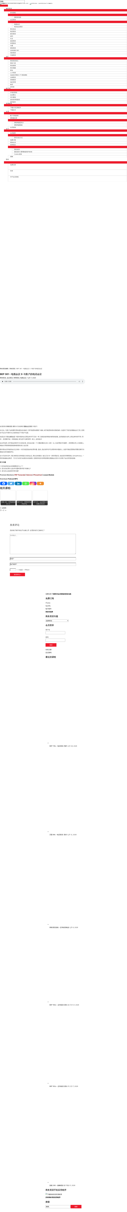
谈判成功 (13, 102)
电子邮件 (48, 609)
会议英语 (13, 19)
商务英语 (9, 8)
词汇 (7, 56)
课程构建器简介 (19, 122)
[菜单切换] (65, 10)
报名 (7, 159)
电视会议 (17, 24)
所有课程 (13, 12)
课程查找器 (17, 17)
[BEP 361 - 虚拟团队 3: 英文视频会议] (42, 422)
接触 (11, 156)
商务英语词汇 (14, 61)
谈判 (11, 36)
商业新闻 (13, 65)
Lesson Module (48, 475)
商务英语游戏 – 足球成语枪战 (59, 927)
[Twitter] (11, 483)
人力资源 (13, 72)
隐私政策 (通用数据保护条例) (23, 152)
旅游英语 (13, 41)
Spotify (48, 606)
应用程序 (9, 103)
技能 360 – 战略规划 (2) (57, 1185)
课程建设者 (13, 118)
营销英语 (13, 80)
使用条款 (13, 145)
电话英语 (13, 31)
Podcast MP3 (13, 479)
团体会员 (13, 142)
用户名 (48, 630)
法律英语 (13, 77)
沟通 (11, 45)
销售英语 (13, 48)
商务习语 (13, 63)
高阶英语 (13, 53)
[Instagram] (33, 483)
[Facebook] (3, 483)
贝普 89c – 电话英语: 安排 (58, 835)
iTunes (48, 603)
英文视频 (13, 68)
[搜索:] (58, 1207)
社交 (11, 38)
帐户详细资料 (14, 115)
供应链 (12, 87)
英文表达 (13, 29)
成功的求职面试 (15, 99)
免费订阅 (13, 140)
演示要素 (13, 97)
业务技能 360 (14, 50)
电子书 (8, 88)
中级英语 (13, 55)
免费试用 (13, 165)
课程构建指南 (18, 125)
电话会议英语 (18, 26)
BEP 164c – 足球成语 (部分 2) (59, 1005)
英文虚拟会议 (10, 437)
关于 (7, 128)
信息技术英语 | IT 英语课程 (18, 75)
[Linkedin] (18, 483)
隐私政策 (17, 149)
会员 (7, 111)
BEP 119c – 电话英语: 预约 (58, 746)
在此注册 (48, 650)
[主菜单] (4, 6)
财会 (11, 70)
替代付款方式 (18, 137)
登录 (11, 171)
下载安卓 (13, 110)
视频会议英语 (28, 426)
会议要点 (13, 95)
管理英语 (13, 43)
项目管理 (13, 82)
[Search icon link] (6, 181)
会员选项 (13, 127)
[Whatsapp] (25, 483)
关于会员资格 (14, 177)
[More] (40, 483)
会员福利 (13, 133)
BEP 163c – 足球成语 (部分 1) (59, 1086)
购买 (11, 84)
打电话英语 (13, 92)
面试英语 (13, 34)
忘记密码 (48, 652)
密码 (47, 637)
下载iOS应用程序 (15, 107)
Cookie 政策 (18, 154)
